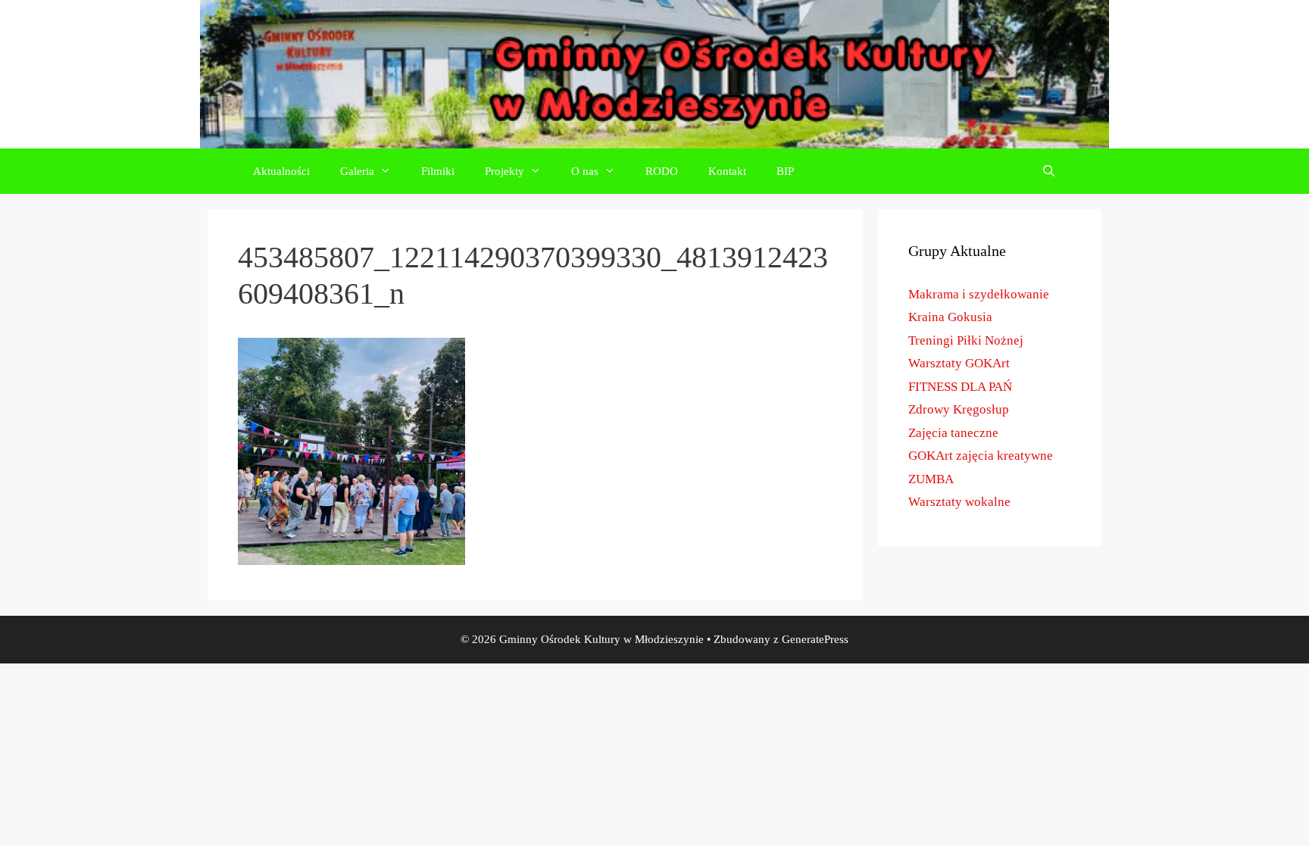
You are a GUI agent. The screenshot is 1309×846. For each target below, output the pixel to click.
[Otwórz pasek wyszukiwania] (1048, 171)
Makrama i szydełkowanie (978, 294)
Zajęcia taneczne (953, 433)
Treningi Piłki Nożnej (965, 340)
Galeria (357, 171)
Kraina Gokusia (950, 317)
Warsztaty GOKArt (959, 363)
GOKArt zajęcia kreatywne (980, 455)
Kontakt (727, 171)
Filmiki (438, 171)
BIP (785, 171)
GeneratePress (815, 639)
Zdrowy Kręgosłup (958, 409)
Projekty (504, 171)
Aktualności (281, 171)
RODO (661, 171)
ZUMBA (931, 479)
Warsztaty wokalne (959, 502)
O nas (584, 171)
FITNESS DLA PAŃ (960, 386)
